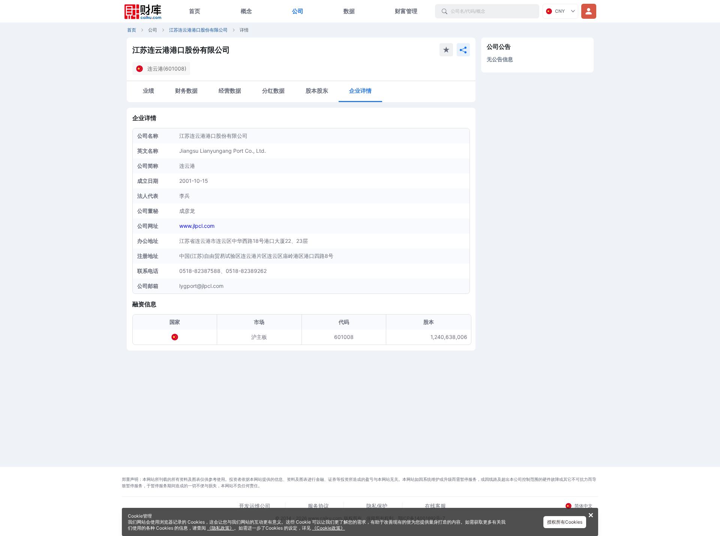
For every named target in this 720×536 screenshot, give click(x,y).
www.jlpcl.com (196, 226)
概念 (246, 11)
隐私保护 (376, 506)
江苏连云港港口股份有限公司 (198, 30)
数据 (349, 11)
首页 (194, 11)
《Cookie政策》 (328, 528)
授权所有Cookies (564, 522)
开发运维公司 (254, 506)
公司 (297, 11)
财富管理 (406, 11)
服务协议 (318, 506)
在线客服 (435, 506)
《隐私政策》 (220, 528)
